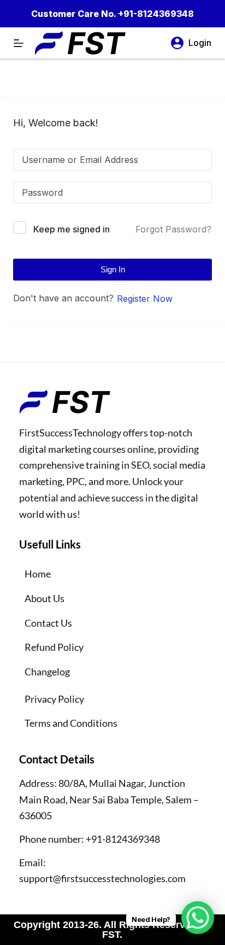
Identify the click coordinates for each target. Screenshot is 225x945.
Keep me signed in (71, 229)
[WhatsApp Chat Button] (197, 917)
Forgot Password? (173, 229)
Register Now (145, 298)
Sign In (112, 269)
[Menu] (18, 43)
